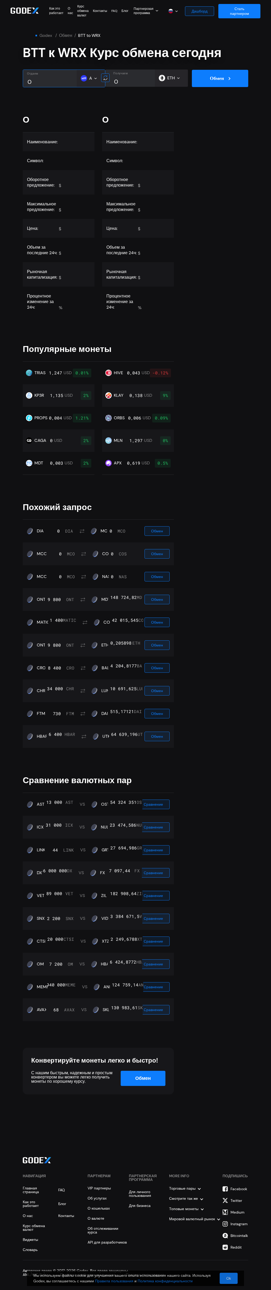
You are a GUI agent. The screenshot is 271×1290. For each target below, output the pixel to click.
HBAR (42, 736)
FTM (41, 713)
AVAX (42, 1010)
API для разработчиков (107, 1242)
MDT (105, 599)
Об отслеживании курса (103, 1230)
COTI (108, 622)
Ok (228, 1278)
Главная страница (31, 1190)
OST (105, 804)
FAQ (114, 11)
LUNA (106, 691)
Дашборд (199, 11)
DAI (104, 713)
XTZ (105, 941)
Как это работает (56, 10)
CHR (41, 691)
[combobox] (146, 10)
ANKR (108, 987)
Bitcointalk (239, 1235)
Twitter (236, 1200)
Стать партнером (239, 11)
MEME (43, 987)
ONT (41, 599)
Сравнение (153, 804)
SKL (106, 1010)
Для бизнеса (140, 1205)
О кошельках (99, 1208)
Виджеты (30, 1239)
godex (45, 35)
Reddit (236, 1247)
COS (106, 554)
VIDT (105, 918)
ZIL (104, 896)
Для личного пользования (140, 1193)
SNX (41, 918)
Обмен (65, 35)
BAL (105, 668)
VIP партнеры (99, 1188)
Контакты (100, 11)
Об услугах (97, 1198)
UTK (106, 736)
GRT (106, 850)
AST (40, 804)
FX (102, 873)
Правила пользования (114, 1281)
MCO (106, 531)
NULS (106, 827)
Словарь (30, 1250)
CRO (41, 668)
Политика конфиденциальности (165, 1281)
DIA (40, 531)
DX (39, 873)
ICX (40, 827)
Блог (124, 11)
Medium (238, 1212)
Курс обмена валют (83, 11)
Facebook (239, 1189)
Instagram (239, 1224)
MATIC (43, 622)
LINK (41, 850)
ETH (105, 645)
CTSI (41, 941)
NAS (106, 577)
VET (40, 896)
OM (40, 964)
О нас (70, 10)
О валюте (96, 1218)
